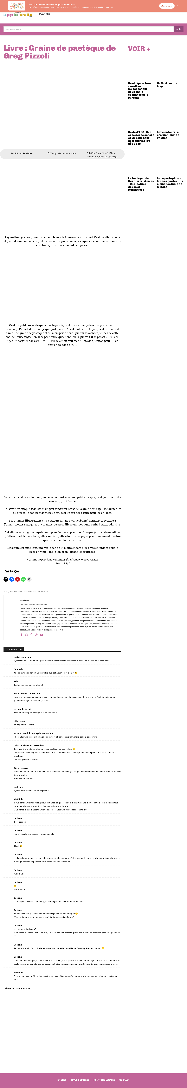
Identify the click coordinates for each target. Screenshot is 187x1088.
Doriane (28, 153)
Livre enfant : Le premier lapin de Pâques (168, 135)
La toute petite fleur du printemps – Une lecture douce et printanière (141, 184)
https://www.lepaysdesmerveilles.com (33, 604)
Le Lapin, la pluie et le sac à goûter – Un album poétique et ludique (170, 182)
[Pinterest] (31, 634)
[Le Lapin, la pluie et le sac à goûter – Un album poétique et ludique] (170, 162)
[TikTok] (36, 634)
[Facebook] (21, 634)
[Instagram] (26, 634)
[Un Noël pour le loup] (170, 67)
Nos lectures (29, 591)
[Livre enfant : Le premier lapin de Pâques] (170, 116)
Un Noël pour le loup (167, 85)
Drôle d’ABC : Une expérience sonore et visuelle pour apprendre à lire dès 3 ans (141, 138)
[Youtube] (41, 634)
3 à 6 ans (40, 591)
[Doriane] (7, 153)
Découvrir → (166, 6)
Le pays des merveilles (13, 591)
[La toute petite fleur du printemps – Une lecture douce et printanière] (141, 162)
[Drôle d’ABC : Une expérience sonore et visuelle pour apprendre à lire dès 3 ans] (141, 116)
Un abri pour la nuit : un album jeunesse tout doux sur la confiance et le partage (141, 90)
